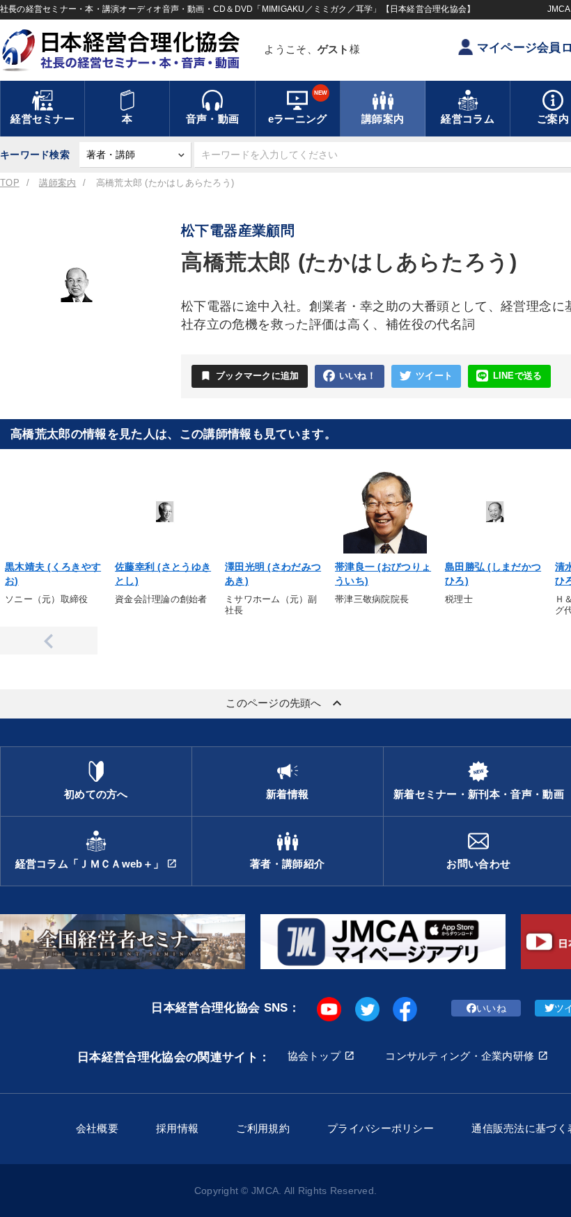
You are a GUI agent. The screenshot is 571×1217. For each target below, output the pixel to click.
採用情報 (177, 1128)
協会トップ (314, 1056)
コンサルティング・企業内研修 (459, 1056)
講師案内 (57, 183)
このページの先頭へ (285, 703)
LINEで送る (517, 376)
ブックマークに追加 (249, 376)
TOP (9, 183)
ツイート (434, 376)
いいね (491, 1008)
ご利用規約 (262, 1128)
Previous (48, 640)
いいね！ (357, 376)
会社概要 (97, 1128)
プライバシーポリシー (380, 1128)
